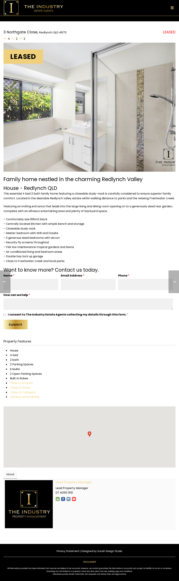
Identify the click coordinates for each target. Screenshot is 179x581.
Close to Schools (21, 383)
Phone (124, 276)
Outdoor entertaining (24, 397)
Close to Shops (20, 388)
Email (58, 499)
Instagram (68, 499)
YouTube (74, 499)
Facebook (63, 499)
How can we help (16, 295)
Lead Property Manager (74, 482)
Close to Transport (23, 392)
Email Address (72, 276)
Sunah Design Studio (109, 551)
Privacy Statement (68, 551)
